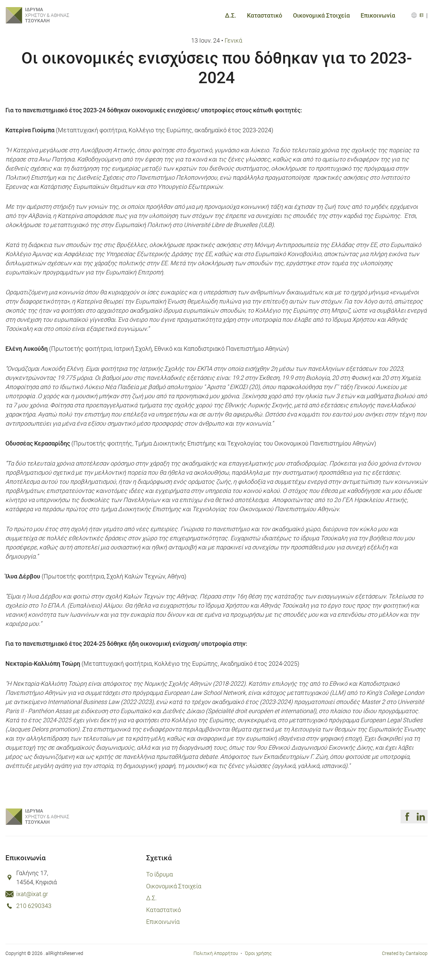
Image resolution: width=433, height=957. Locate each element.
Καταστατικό (264, 15)
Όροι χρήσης (258, 953)
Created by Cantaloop (405, 953)
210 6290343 (33, 906)
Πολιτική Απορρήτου (215, 953)
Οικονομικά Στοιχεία (321, 15)
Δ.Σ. (230, 15)
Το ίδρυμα (159, 874)
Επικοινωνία (378, 15)
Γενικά (233, 40)
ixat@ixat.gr (32, 894)
